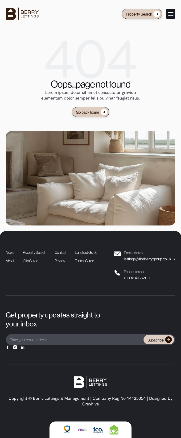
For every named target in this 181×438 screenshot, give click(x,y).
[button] (170, 14)
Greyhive (90, 404)
